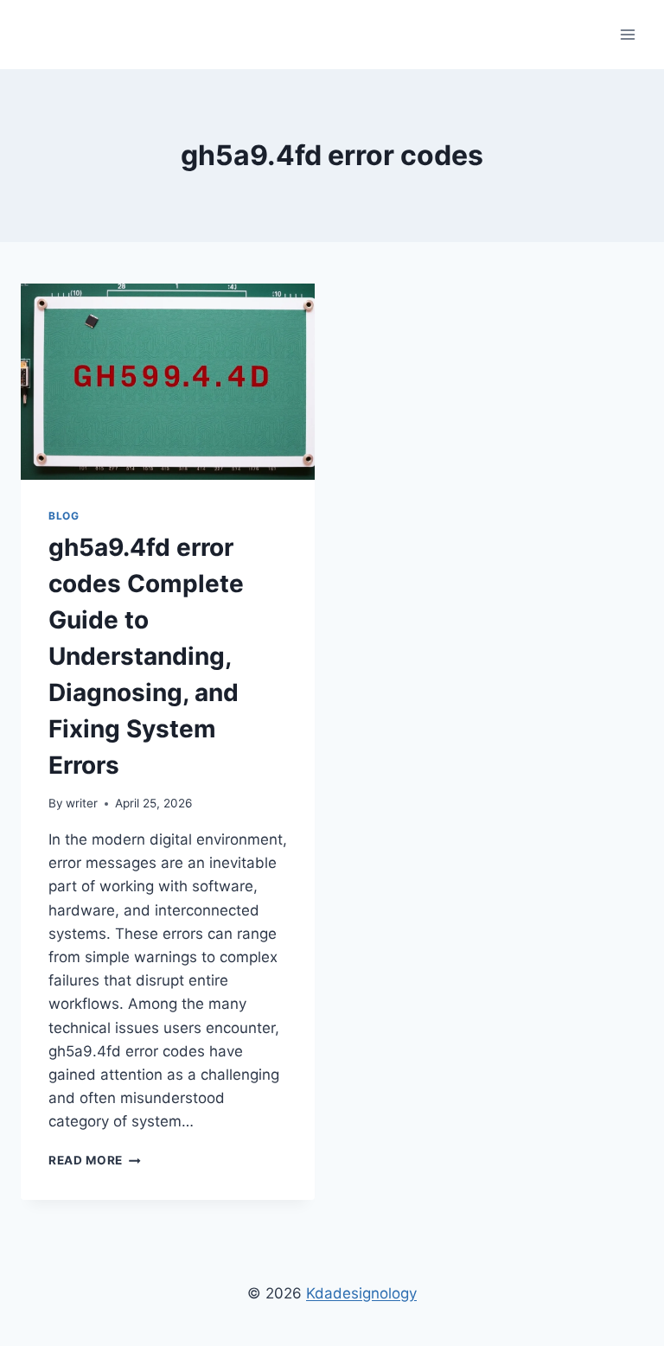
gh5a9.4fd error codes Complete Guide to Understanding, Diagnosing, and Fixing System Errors (146, 656)
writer (82, 803)
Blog (63, 515)
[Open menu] (627, 34)
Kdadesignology (361, 1293)
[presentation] (168, 382)
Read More (94, 1160)
